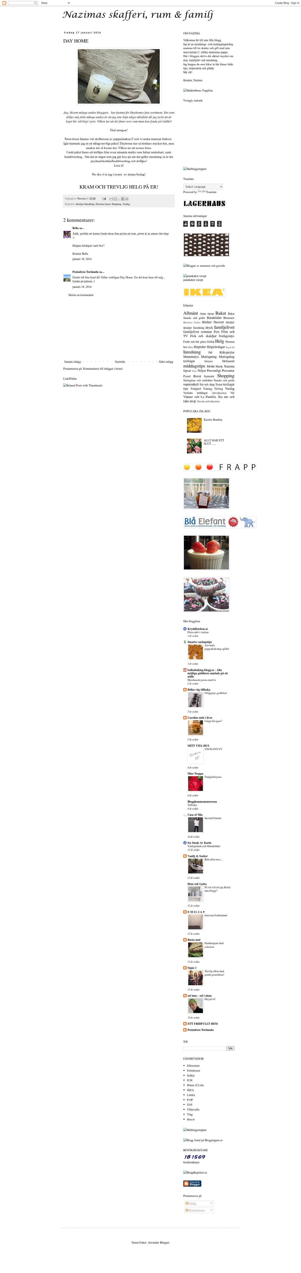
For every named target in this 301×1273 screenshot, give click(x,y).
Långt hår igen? (213, 721)
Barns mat (194, 940)
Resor (197, 376)
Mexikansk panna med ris (202, 680)
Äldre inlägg (166, 362)
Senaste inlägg (72, 362)
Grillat (210, 341)
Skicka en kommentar (81, 295)
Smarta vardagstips (200, 642)
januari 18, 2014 (82, 259)
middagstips (194, 366)
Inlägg (192, 1203)
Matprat (208, 361)
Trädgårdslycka (213, 777)
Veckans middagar (195, 393)
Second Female (213, 818)
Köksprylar (227, 352)
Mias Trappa (195, 773)
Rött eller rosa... (213, 859)
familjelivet (224, 327)
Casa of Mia (195, 814)
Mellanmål (228, 361)
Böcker (207, 322)
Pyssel (186, 376)
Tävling (218, 389)
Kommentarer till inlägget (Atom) (103, 368)
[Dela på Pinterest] (127, 199)
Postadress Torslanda (85, 272)
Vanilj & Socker (198, 856)
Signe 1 (192, 968)
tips (185, 388)
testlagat (228, 384)
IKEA (190, 1090)
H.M (189, 1080)
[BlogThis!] (115, 199)
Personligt (214, 370)
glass (203, 341)
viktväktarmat (219, 393)
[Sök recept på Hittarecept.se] (194, 169)
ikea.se (191, 1119)
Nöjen (202, 370)
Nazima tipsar (103, 204)
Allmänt (190, 313)
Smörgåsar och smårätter (198, 380)
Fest (217, 331)
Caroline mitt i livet (200, 717)
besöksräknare (191, 1162)
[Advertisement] (118, 328)
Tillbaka (192, 805)
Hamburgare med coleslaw (214, 944)
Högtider (200, 346)
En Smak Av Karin (199, 842)
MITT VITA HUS (198, 745)
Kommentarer (196, 1210)
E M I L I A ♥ (196, 912)
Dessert (219, 322)
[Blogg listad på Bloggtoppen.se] (203, 1140)
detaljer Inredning (85, 204)
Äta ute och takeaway (208, 401)
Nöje (194, 370)
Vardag (126, 204)
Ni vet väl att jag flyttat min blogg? (217, 888)
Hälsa (190, 347)
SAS (189, 1104)
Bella (75, 228)
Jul (210, 352)
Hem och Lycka (197, 884)
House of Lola (195, 1085)
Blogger (164, 1242)
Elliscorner (193, 1065)
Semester (209, 376)
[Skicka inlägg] (104, 198)
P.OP (190, 1100)
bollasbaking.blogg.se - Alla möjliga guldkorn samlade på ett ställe (208, 673)
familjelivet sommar (197, 331)
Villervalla (193, 1109)
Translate (211, 192)
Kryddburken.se (198, 629)
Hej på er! (210, 999)
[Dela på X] (119, 199)
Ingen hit (230, 347)
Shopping (116, 204)
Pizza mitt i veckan (198, 632)
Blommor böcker (191, 322)
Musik (219, 366)
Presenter (228, 370)
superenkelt (191, 384)
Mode (211, 366)
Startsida (120, 362)
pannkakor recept (193, 280)
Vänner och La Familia (199, 396)
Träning (207, 389)
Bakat (220, 313)
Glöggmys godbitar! (216, 693)
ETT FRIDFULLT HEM (203, 1023)
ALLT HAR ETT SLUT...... (214, 442)
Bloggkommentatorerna (202, 801)
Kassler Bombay (213, 419)
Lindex (191, 1095)
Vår (232, 393)
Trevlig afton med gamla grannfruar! (214, 972)
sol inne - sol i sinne (200, 995)
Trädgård (195, 389)
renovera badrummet (216, 915)
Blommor (228, 318)
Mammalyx (191, 356)
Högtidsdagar (216, 346)
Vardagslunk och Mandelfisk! (204, 846)
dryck (209, 327)
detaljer (230, 322)
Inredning (192, 352)
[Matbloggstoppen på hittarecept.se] (194, 1130)
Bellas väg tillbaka (199, 689)
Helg (219, 341)
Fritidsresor (193, 1070)
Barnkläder (214, 317)
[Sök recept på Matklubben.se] (198, 90)
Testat (218, 384)
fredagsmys (226, 335)
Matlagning (209, 356)
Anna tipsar (207, 313)
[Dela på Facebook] (123, 199)
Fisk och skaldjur (203, 335)
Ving (190, 1114)
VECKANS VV (213, 749)
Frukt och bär (191, 341)
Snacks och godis (224, 380)
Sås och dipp (207, 384)
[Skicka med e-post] (111, 199)
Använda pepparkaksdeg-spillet (217, 647)
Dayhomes (137, 112)
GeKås (191, 1075)
